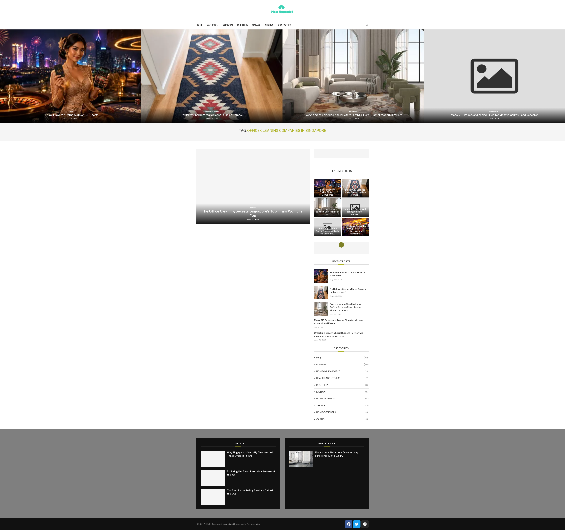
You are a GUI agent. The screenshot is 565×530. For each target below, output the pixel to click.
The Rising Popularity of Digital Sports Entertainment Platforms (355, 230)
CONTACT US (284, 25)
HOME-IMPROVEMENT (342, 371)
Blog (342, 357)
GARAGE (256, 25)
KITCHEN (269, 25)
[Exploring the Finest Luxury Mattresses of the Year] (213, 478)
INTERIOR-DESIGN (342, 398)
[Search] (367, 25)
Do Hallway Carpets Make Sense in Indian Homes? (212, 114)
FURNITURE (242, 25)
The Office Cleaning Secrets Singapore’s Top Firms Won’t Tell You (253, 213)
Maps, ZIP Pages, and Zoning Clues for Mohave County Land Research (494, 114)
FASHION (342, 391)
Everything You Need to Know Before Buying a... (327, 211)
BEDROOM (228, 25)
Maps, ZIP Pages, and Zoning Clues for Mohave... (355, 211)
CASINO (342, 419)
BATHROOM (212, 25)
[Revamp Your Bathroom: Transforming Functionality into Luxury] (301, 459)
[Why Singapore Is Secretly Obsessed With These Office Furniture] (213, 459)
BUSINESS (342, 364)
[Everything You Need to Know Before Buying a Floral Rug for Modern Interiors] (353, 76)
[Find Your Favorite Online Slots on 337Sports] (70, 76)
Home (199, 25)
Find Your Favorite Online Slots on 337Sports (70, 114)
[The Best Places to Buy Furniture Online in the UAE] (213, 497)
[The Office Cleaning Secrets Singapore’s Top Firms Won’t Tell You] (253, 186)
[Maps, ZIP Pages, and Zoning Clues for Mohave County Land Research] (494, 76)
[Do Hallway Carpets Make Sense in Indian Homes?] (211, 76)
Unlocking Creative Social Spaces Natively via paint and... (327, 231)
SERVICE (342, 405)
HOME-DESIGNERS (342, 412)
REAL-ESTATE (342, 385)
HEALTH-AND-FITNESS (342, 378)
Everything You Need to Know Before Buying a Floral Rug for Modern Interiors (353, 114)
